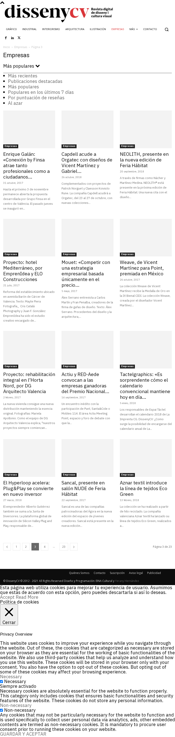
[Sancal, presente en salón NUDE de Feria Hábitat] (87, 458)
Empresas (20, 47)
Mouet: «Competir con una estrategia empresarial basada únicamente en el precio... (86, 273)
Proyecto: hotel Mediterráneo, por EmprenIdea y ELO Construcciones (23, 270)
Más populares (23, 87)
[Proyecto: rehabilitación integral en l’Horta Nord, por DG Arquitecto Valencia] (29, 349)
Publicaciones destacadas (35, 81)
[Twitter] (19, 38)
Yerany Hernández (127, 581)
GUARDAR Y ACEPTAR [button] (23, 734)
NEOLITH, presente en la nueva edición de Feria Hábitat (144, 160)
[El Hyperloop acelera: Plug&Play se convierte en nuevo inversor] (29, 458)
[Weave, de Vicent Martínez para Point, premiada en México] (146, 237)
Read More (27, 597)
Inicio (6, 47)
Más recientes (22, 76)
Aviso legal (136, 573)
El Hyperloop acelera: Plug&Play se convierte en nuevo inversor (28, 488)
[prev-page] (7, 546)
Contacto (100, 573)
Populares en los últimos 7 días (41, 92)
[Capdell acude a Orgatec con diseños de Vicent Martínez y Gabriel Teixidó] (87, 129)
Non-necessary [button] (15, 705)
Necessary (15, 681)
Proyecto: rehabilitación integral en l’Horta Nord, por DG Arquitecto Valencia (29, 382)
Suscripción (117, 573)
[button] (166, 29)
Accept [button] (7, 597)
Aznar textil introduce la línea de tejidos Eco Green (143, 488)
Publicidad (154, 573)
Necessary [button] (11, 676)
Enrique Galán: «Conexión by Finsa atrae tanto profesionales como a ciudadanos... (26, 165)
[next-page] (74, 546)
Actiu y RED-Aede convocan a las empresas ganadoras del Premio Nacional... (85, 382)
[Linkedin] (12, 38)
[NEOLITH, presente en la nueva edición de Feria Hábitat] (146, 129)
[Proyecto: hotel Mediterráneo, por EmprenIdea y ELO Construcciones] (29, 237)
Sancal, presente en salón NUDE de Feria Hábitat (84, 488)
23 (63, 547)
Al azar (15, 103)
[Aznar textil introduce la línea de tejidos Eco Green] (146, 458)
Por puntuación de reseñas (36, 98)
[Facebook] (6, 38)
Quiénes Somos (79, 573)
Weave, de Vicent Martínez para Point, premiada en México (142, 268)
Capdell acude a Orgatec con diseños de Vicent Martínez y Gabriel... (87, 162)
